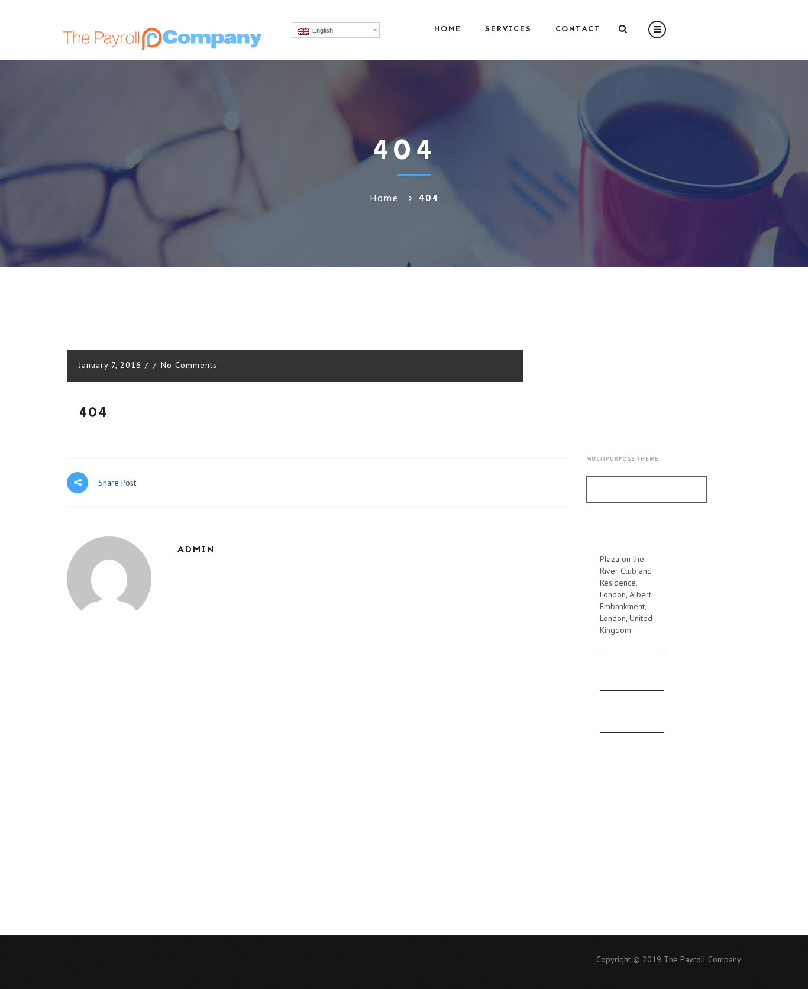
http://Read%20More (646, 488)
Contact (578, 29)
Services (508, 29)
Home (447, 29)
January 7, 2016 (111, 365)
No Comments (189, 365)
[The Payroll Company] (161, 29)
